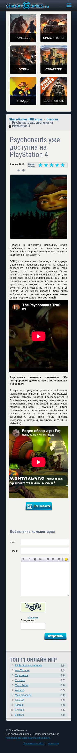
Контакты (53, 743)
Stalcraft (19, 700)
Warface (19, 690)
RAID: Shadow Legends (28, 665)
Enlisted (19, 710)
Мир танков (21, 675)
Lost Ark (19, 714)
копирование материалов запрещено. (28, 737)
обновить (33, 617)
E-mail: (13, 551)
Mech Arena (21, 685)
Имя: (12, 542)
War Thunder (22, 670)
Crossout (20, 680)
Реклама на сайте (33, 743)
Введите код (28, 620)
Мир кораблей (23, 695)
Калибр (19, 705)
